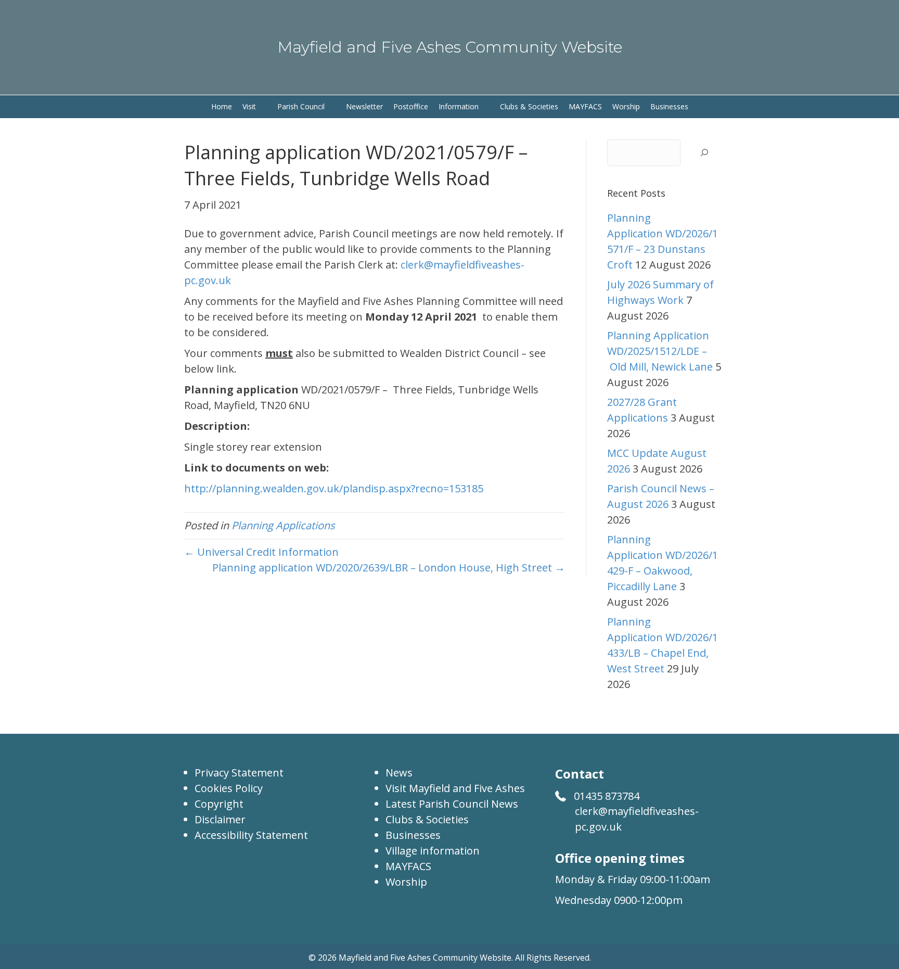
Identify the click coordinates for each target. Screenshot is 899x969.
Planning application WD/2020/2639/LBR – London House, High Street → (388, 567)
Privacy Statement (239, 773)
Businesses (413, 835)
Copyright (219, 804)
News (399, 773)
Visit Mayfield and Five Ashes (455, 788)
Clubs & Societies (427, 819)
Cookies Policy (229, 788)
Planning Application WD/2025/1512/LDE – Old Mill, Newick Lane (660, 351)
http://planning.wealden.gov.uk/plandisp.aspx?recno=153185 (333, 488)
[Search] (704, 152)
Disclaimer (220, 819)
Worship (406, 882)
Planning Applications (283, 525)
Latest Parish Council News (452, 804)
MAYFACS (408, 866)
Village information (433, 851)
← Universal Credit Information (261, 552)
